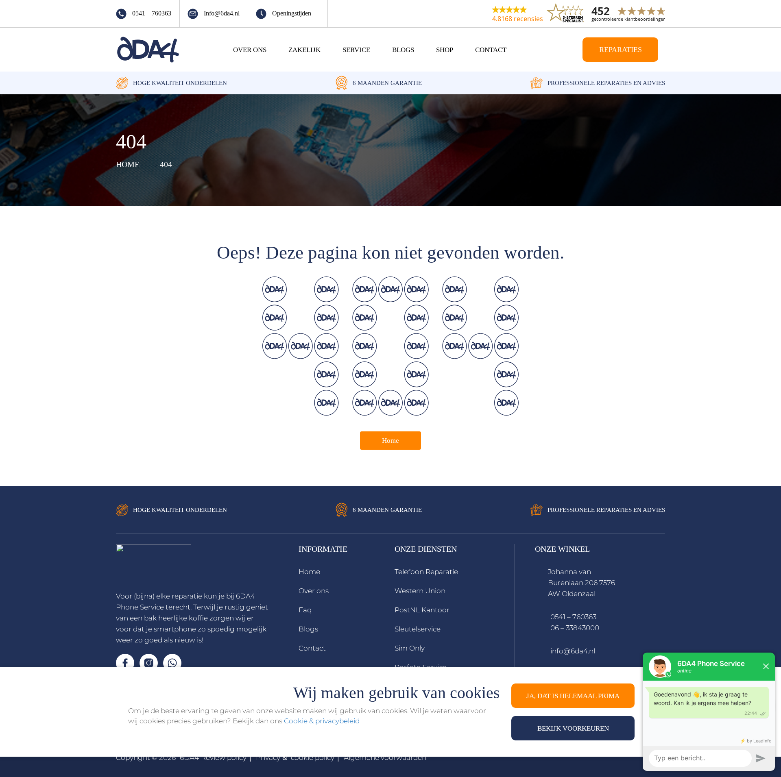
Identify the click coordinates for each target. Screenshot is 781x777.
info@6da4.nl (572, 651)
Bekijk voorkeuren (573, 728)
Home (390, 440)
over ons (249, 50)
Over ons (314, 591)
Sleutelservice (418, 629)
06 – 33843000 (574, 628)
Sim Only (410, 648)
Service (356, 50)
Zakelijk (304, 50)
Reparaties (620, 50)
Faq (305, 610)
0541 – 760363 (573, 617)
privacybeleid (337, 721)
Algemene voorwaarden (385, 757)
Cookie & (299, 721)
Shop (444, 50)
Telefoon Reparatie (426, 572)
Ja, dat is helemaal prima (573, 696)
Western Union (420, 591)
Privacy (268, 757)
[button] (517, 14)
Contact (490, 50)
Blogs (403, 50)
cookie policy (312, 757)
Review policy (224, 757)
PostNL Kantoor (422, 610)
